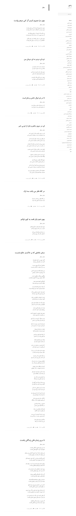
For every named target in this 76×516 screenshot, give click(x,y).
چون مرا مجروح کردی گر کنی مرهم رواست (29, 20)
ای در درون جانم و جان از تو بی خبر (31, 126)
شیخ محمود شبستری (68, 131)
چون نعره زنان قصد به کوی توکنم (33, 219)
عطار (71, 151)
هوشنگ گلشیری (69, 54)
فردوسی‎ (70, 34)
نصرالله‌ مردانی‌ (69, 49)
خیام (71, 107)
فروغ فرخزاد (69, 27)
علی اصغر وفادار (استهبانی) (67, 142)
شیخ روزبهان (69, 136)
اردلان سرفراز (69, 78)
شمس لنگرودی (69, 127)
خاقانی (70, 109)
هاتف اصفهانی (69, 58)
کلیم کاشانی (69, 63)
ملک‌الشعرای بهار (69, 36)
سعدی (70, 122)
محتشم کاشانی (69, 43)
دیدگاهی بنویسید (28, 46)
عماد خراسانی (69, 147)
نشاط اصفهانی (69, 47)
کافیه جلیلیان (69, 65)
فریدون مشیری (69, 32)
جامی (71, 89)
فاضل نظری (69, 25)
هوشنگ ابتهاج (69, 56)
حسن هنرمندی (69, 96)
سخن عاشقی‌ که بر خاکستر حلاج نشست (30, 252)
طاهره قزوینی (69, 140)
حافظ (71, 92)
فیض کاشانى (69, 23)
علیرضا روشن (69, 145)
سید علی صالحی (69, 120)
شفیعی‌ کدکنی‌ (69, 125)
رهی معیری (69, 111)
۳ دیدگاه (29, 113)
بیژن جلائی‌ (70, 83)
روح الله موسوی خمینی (68, 114)
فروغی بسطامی (69, 30)
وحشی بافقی (69, 61)
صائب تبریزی (69, 138)
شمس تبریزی (69, 129)
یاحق (70, 5)
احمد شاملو (70, 76)
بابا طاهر (70, 87)
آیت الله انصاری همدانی (67, 67)
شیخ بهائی (70, 134)
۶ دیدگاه (29, 206)
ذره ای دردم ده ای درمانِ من (34, 59)
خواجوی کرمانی (69, 103)
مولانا (71, 38)
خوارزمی (70, 105)
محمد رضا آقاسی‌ (69, 41)
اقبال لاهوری (69, 69)
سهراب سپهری (69, 118)
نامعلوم (70, 45)
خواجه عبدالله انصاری (68, 100)
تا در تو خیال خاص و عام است (33, 98)
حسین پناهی (69, 98)
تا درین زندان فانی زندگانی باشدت (32, 440)
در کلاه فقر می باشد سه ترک (34, 191)
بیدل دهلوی (69, 85)
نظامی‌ (70, 52)
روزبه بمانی (70, 116)
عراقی (71, 149)
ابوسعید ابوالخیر (69, 74)
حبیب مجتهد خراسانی (68, 94)
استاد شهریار (69, 80)
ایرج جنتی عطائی (69, 72)
